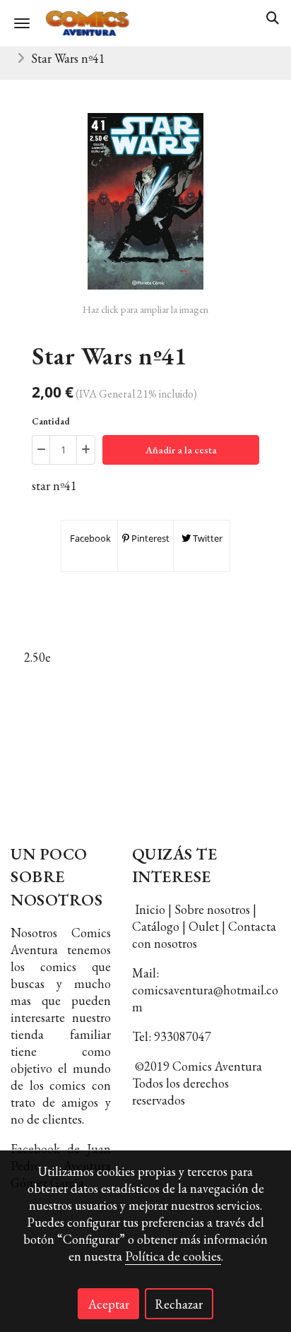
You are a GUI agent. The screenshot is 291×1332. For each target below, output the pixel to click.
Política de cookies (173, 1256)
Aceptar (108, 1304)
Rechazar (179, 1304)
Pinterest (149, 538)
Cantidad (51, 421)
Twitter (206, 538)
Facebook (89, 538)
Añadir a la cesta (181, 450)
